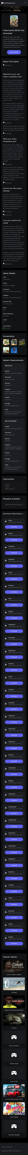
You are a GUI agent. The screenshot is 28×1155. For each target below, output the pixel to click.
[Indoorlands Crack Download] (22, 342)
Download (15, 52)
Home (3, 10)
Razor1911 (6, 316)
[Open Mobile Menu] (25, 3)
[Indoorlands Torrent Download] (6, 342)
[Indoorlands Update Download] (14, 350)
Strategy (12, 285)
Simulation (6, 285)
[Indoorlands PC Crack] (14, 342)
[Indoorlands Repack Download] (6, 350)
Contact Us (9, 1147)
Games (9, 10)
